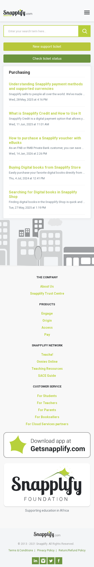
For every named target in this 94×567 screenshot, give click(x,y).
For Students (47, 396)
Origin (47, 320)
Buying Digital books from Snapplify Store (45, 167)
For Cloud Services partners (47, 424)
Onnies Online (47, 361)
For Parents (47, 410)
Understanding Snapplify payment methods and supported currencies (46, 86)
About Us (47, 286)
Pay (47, 334)
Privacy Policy (46, 550)
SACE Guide (47, 375)
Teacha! (47, 354)
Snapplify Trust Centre (47, 293)
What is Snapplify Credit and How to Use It (45, 113)
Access (47, 327)
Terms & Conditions (20, 550)
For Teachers (47, 403)
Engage (47, 313)
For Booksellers (47, 417)
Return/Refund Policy (72, 550)
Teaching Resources (47, 368)
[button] (87, 13)
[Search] (85, 31)
